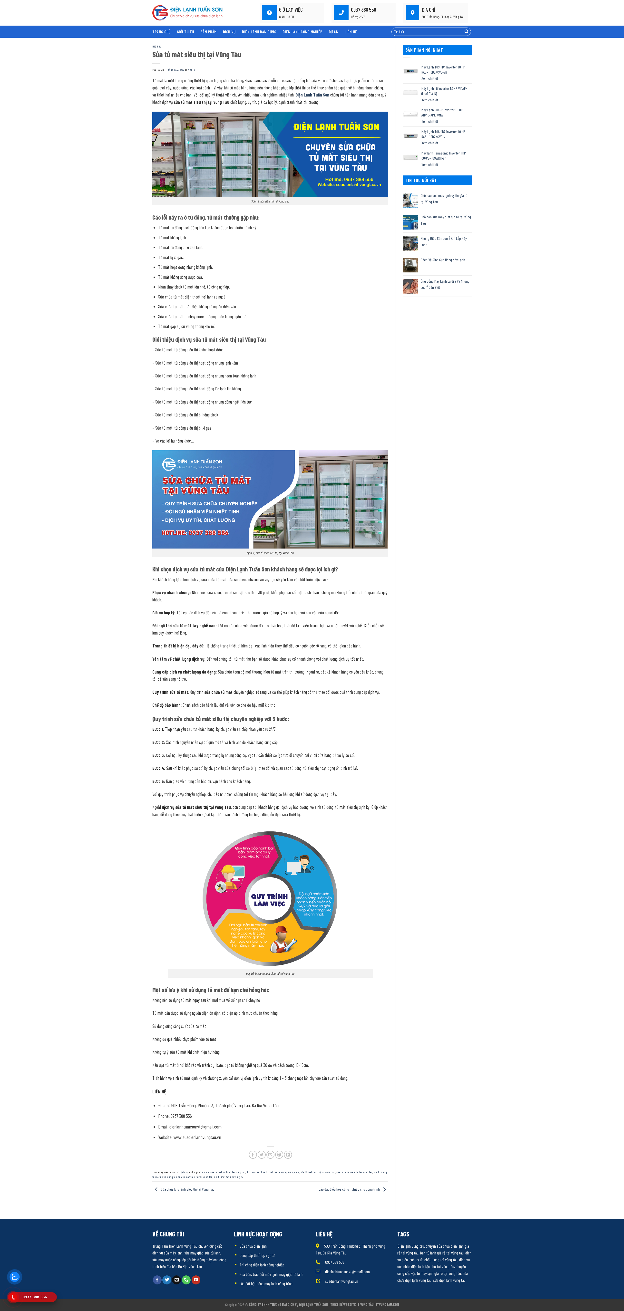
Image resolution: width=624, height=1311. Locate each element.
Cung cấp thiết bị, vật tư (257, 1255)
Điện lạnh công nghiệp (302, 31)
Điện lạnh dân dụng (259, 31)
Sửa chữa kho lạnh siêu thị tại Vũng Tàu (187, 1189)
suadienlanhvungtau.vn (341, 1281)
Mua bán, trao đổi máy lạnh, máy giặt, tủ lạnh (271, 1274)
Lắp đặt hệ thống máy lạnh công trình (266, 1283)
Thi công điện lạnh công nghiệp (262, 1264)
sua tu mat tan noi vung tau (229, 1177)
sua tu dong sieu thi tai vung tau (354, 1172)
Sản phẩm (209, 31)
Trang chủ (161, 31)
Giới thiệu (185, 31)
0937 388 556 (334, 1262)
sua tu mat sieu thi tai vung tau (195, 1177)
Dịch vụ (229, 31)
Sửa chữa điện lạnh (253, 1246)
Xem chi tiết (429, 78)
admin (191, 69)
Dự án (334, 31)
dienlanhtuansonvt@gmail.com (347, 1271)
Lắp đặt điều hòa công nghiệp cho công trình (349, 1189)
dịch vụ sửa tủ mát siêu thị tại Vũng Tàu (313, 1172)
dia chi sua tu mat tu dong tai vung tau (223, 1172)
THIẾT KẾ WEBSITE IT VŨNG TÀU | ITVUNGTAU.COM (364, 1304)
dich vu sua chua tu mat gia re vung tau (268, 1172)
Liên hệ (351, 31)
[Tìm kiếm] (466, 32)
